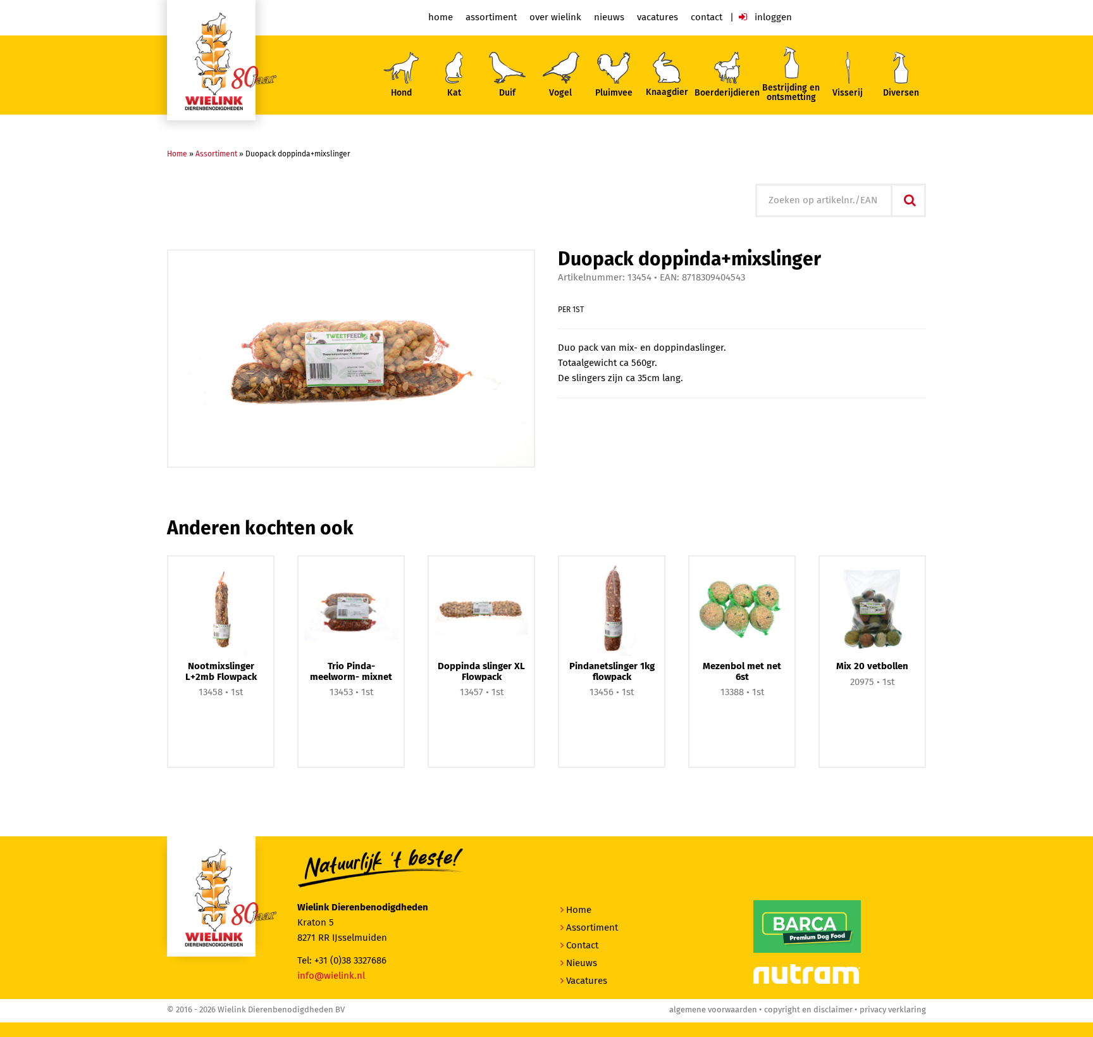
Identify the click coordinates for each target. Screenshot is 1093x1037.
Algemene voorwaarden (713, 1010)
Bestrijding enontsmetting (791, 93)
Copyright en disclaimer (808, 1010)
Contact (706, 17)
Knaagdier (667, 92)
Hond (401, 93)
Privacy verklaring (893, 1010)
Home (440, 17)
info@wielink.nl (331, 976)
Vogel (560, 93)
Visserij (847, 93)
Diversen (901, 93)
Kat (454, 93)
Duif (507, 93)
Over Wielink (555, 17)
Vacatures (657, 17)
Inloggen (772, 17)
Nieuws (609, 17)
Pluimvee (614, 93)
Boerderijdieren (727, 93)
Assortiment (491, 17)
